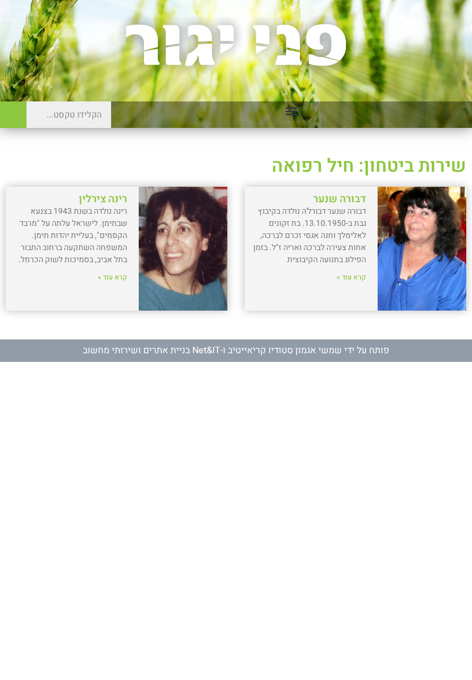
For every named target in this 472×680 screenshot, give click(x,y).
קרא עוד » (351, 277)
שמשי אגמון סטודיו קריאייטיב (285, 350)
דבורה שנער (339, 199)
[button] (291, 110)
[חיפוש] (13, 114)
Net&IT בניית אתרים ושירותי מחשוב (151, 350)
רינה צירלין (103, 199)
